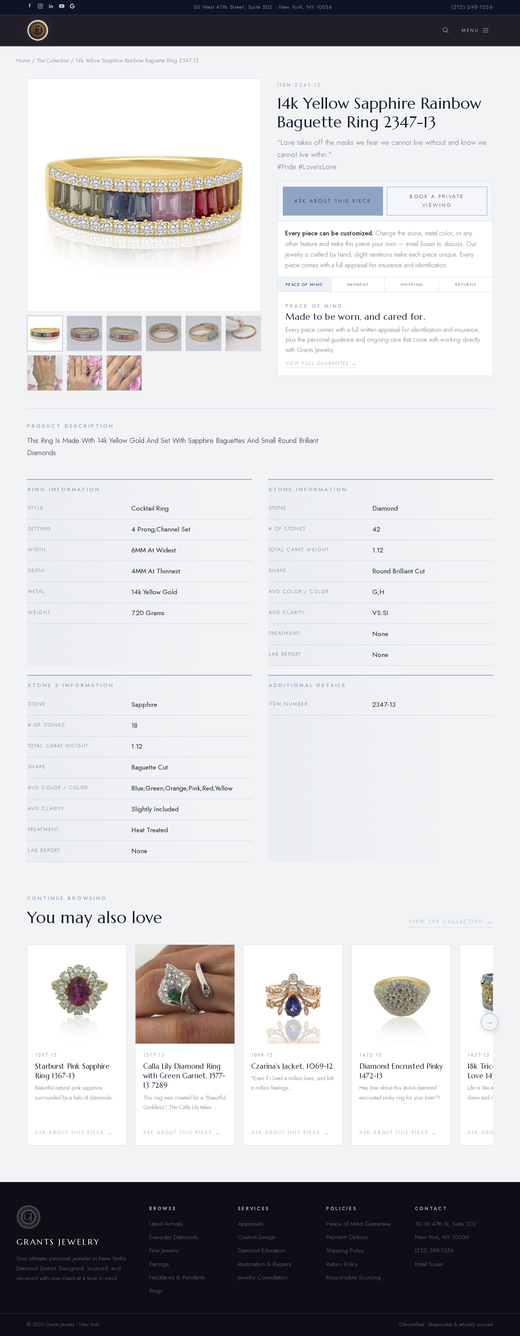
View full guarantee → (321, 363)
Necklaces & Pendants (177, 1277)
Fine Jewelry (164, 1250)
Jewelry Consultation (262, 1277)
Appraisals (250, 1223)
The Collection (53, 60)
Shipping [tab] (411, 284)
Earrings (159, 1264)
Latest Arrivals (166, 1223)
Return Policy (342, 1264)
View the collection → (451, 921)
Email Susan (429, 1264)
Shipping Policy (345, 1250)
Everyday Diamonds (173, 1237)
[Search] (445, 30)
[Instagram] (40, 7)
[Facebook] (29, 7)
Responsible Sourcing (353, 1277)
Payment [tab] (357, 284)
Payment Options (347, 1237)
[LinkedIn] (51, 7)
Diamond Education (261, 1250)
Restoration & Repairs (264, 1264)
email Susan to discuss (434, 243)
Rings (156, 1290)
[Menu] (475, 30)
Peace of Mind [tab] (304, 284)
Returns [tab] (465, 284)
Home (23, 60)
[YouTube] (61, 7)
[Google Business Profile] (72, 7)
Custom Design (257, 1237)
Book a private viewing (437, 201)
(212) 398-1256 (472, 7)
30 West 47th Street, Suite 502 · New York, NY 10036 (263, 7)
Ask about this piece (332, 201)
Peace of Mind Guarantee (358, 1223)
